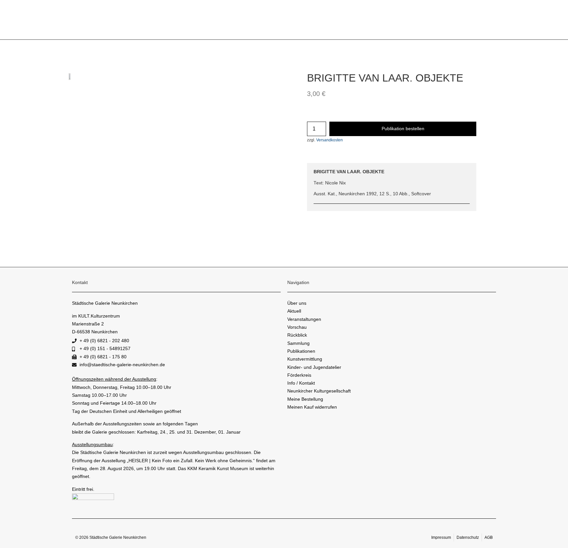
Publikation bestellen (403, 128)
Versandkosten (329, 140)
